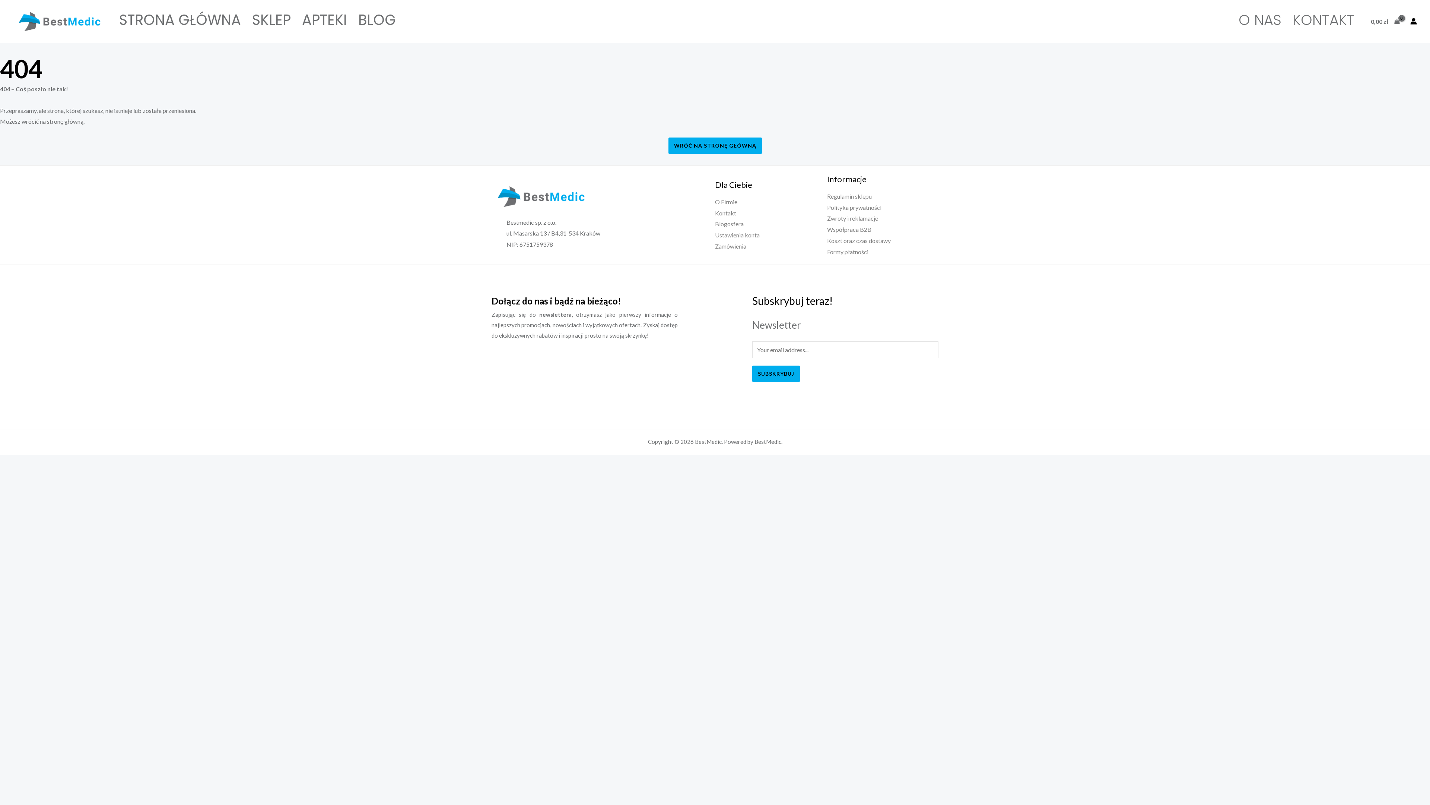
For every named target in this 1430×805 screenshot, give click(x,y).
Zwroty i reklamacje (852, 218)
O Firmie (726, 201)
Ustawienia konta (737, 235)
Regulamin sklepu (849, 196)
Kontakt (1323, 20)
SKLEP (271, 20)
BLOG (377, 20)
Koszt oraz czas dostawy (859, 240)
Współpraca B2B (849, 229)
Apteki (324, 20)
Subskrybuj (776, 373)
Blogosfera (729, 223)
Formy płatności (847, 251)
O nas (1260, 20)
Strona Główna (180, 20)
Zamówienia (730, 246)
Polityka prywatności (854, 207)
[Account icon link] (1413, 21)
